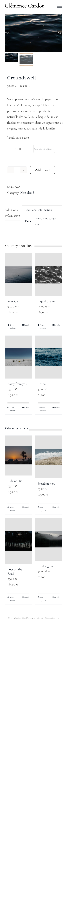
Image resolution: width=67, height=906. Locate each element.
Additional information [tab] (12, 213)
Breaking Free (46, 566)
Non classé (27, 193)
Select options (12, 326)
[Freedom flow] (48, 457)
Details (26, 325)
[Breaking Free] (48, 539)
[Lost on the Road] (18, 541)
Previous (7, 33)
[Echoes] (48, 357)
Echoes (42, 384)
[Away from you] (18, 357)
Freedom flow (46, 484)
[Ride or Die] (18, 455)
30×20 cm (41, 218)
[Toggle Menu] (60, 6)
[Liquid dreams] (48, 274)
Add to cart (42, 170)
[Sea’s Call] (18, 274)
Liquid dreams (47, 301)
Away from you (17, 384)
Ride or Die (14, 481)
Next (60, 33)
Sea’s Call (13, 301)
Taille (18, 149)
